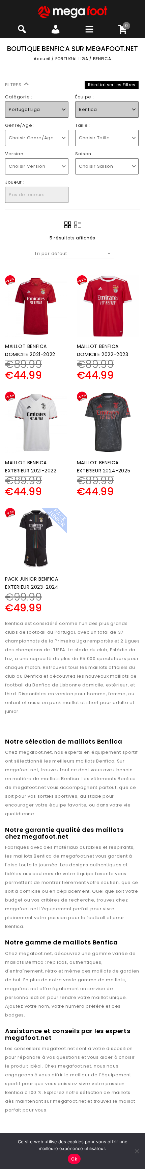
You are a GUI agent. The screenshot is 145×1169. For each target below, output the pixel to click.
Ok (74, 1159)
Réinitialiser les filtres (112, 85)
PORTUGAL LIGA (71, 59)
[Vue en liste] (78, 225)
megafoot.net (35, 752)
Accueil (42, 59)
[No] (136, 1151)
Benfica (105, 761)
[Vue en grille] (68, 225)
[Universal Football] (72, 11)
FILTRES (14, 84)
